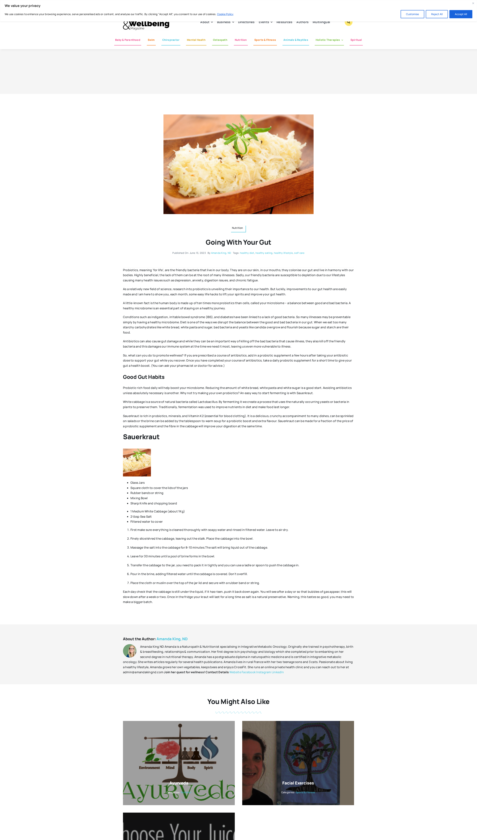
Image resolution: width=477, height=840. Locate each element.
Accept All (461, 14)
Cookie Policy (225, 14)
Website (235, 672)
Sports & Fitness (305, 792)
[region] (238, 10)
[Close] (473, 3)
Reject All (437, 14)
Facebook (249, 672)
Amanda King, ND (221, 253)
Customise (412, 14)
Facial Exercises (298, 783)
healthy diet (247, 253)
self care (299, 253)
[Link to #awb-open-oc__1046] (349, 22)
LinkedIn (278, 672)
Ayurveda (178, 783)
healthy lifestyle (283, 253)
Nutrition (186, 792)
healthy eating (263, 253)
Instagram (263, 672)
